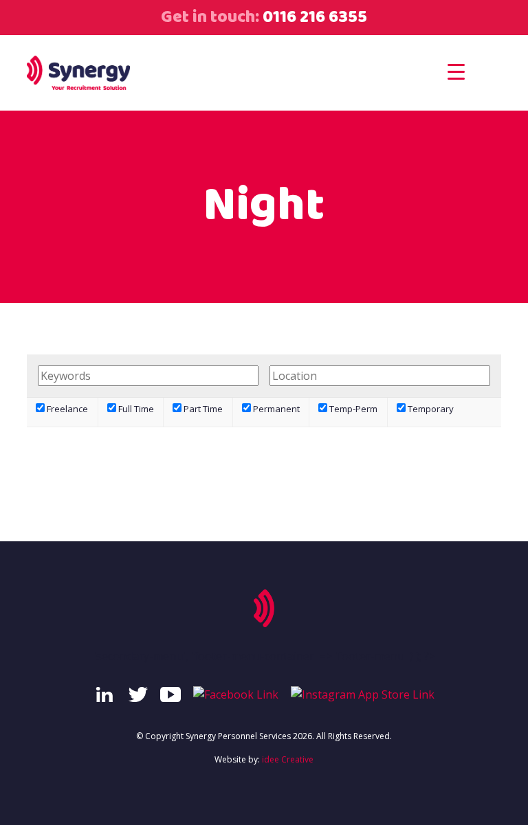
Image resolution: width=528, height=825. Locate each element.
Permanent (275, 409)
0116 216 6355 (313, 17)
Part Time (202, 409)
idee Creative (288, 759)
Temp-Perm (352, 409)
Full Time (135, 409)
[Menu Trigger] (456, 71)
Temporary (430, 409)
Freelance (66, 409)
